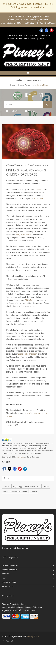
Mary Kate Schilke (24, 234)
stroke (38, 189)
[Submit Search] (47, 104)
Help (21, 36)
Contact (5, 574)
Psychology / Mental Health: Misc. (26, 486)
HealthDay (20, 457)
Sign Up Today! (30, 39)
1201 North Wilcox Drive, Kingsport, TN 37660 (28, 16)
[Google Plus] (7, 641)
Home (12, 85)
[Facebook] (41, 30)
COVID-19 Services (9, 570)
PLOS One (38, 198)
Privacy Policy (8, 586)
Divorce (34, 491)
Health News (15, 111)
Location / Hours (14, 39)
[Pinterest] (52, 30)
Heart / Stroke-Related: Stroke (15, 491)
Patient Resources (26, 85)
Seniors (6, 486)
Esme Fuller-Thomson (27, 353)
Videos (31, 111)
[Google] (46, 30)
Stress (46, 486)
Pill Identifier (31, 36)
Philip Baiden (30, 300)
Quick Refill (45, 36)
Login (41, 39)
